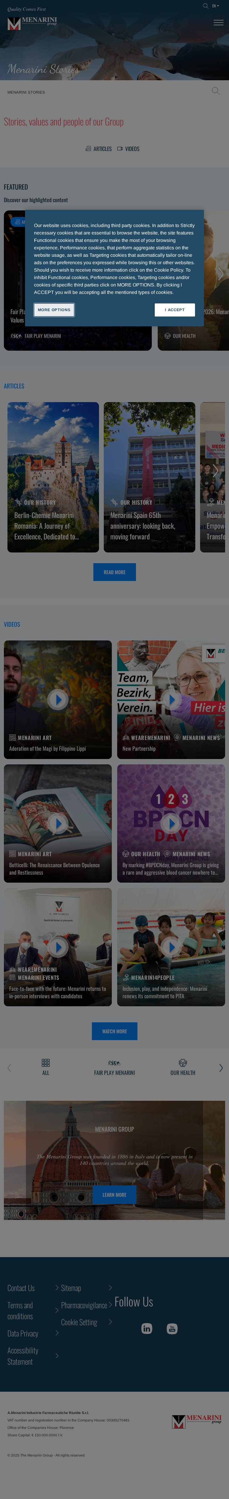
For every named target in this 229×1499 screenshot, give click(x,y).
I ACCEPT (175, 310)
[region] (114, 268)
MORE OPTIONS (54, 310)
